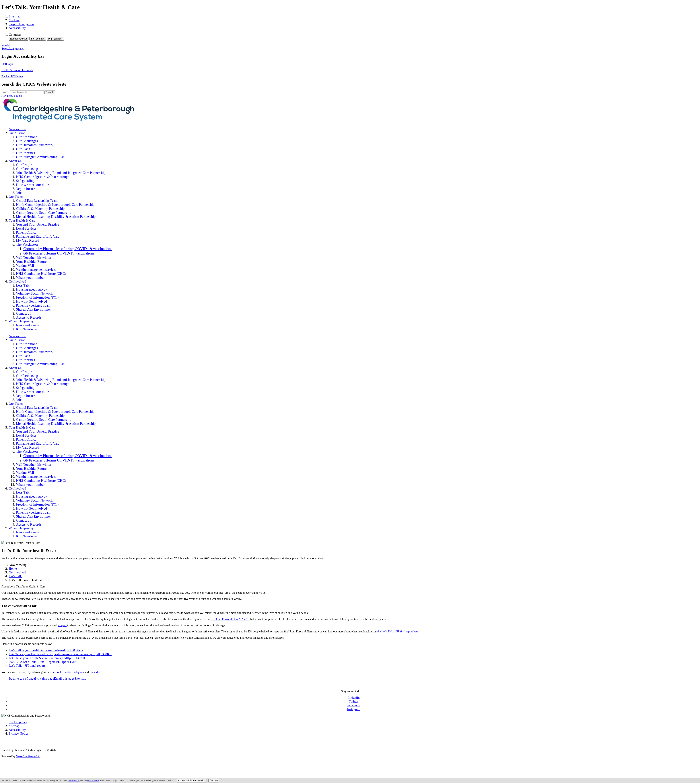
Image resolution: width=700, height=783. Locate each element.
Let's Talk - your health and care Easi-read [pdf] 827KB (46, 650)
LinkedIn (95, 672)
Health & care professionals (17, 70)
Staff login (7, 64)
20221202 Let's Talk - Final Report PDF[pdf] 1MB (42, 662)
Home (13, 568)
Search (5, 92)
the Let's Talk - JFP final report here (397, 631)
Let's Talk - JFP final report (27, 665)
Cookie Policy (73, 781)
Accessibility (17, 28)
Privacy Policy (93, 781)
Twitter (67, 672)
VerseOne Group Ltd (28, 756)
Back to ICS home (12, 76)
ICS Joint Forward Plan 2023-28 (230, 619)
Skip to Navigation (21, 24)
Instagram (78, 672)
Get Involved (17, 572)
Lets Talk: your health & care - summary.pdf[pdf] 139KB (47, 658)
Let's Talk (15, 576)
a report (62, 625)
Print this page (44, 678)
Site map (14, 16)
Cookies (14, 20)
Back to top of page (22, 678)
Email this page (64, 678)
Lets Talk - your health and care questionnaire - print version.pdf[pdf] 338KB (60, 654)
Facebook (56, 672)
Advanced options (11, 95)
